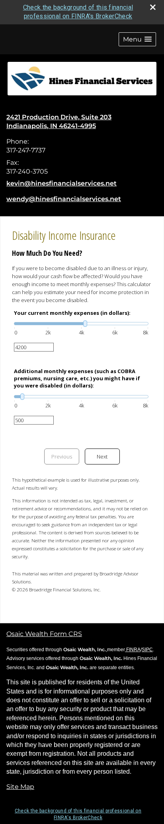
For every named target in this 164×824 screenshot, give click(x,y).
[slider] (81, 323)
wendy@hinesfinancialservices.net (63, 199)
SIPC (147, 649)
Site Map (20, 786)
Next (102, 456)
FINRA (133, 649)
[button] (137, 39)
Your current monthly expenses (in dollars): (72, 312)
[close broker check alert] (153, 7)
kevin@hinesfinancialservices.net (61, 183)
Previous (61, 456)
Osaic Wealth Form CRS (44, 634)
